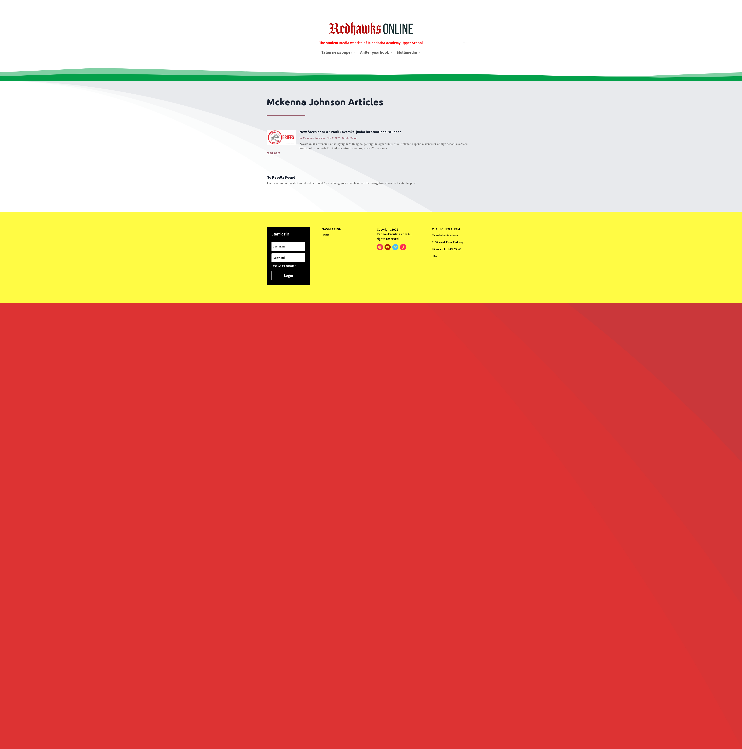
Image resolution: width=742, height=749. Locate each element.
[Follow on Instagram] (380, 247)
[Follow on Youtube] (388, 247)
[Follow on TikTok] (403, 247)
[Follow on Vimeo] (395, 247)
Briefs (345, 138)
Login (288, 275)
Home (325, 235)
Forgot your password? (283, 265)
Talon (353, 138)
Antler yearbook (374, 53)
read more (273, 152)
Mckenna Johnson (314, 138)
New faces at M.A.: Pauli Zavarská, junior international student (350, 132)
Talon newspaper (336, 53)
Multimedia (407, 53)
